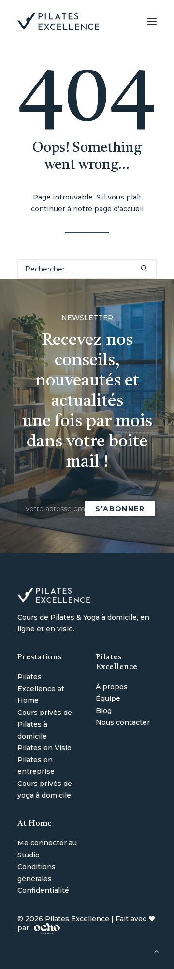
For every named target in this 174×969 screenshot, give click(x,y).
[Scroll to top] (156, 950)
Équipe (108, 698)
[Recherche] (87, 269)
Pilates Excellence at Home (40, 688)
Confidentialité (43, 890)
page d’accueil (119, 208)
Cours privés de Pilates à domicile (44, 724)
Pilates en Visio (44, 747)
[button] (152, 21)
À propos (112, 687)
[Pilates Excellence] (58, 21)
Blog (104, 710)
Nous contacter (123, 722)
